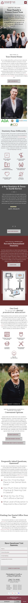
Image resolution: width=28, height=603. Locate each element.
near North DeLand (22, 136)
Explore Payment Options (13, 438)
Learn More (13, 264)
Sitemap (17, 597)
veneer (2, 325)
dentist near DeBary (5, 529)
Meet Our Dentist (13, 81)
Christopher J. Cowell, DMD (9, 117)
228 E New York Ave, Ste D (14, 581)
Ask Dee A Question (13, 434)
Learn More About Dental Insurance (13, 442)
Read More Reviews (13, 231)
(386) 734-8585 (14, 579)
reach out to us (21, 475)
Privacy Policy (14, 598)
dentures (3, 521)
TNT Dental (19, 597)
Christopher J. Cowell (14, 574)
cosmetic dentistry (10, 76)
